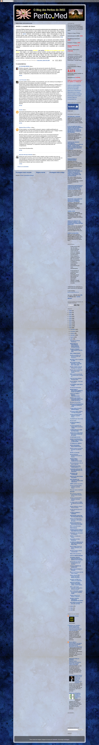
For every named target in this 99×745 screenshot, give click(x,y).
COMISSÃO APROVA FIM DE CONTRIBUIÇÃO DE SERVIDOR (76, 470)
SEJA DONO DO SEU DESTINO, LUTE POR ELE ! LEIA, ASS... (75, 363)
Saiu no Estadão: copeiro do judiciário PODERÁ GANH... (76, 592)
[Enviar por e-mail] (55, 60)
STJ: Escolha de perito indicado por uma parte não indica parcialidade (75, 629)
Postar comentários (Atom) (26, 175)
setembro (72, 335)
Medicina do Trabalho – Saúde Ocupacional (75, 626)
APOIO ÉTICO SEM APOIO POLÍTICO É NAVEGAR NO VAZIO (76, 434)
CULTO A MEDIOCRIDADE (76, 555)
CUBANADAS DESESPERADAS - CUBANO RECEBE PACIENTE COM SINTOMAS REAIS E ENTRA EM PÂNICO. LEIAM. (75, 187)
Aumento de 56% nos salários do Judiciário (76, 580)
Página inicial (40, 172)
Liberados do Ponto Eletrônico (75, 341)
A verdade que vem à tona (76, 418)
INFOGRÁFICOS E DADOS (74, 92)
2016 (70, 316)
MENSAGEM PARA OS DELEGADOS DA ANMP (76, 523)
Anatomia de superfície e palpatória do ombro (78, 696)
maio (71, 608)
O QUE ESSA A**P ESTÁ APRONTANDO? (76, 409)
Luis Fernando (22, 79)
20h (81, 295)
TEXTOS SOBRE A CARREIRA (75, 94)
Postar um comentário (23, 166)
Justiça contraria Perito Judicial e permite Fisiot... (76, 415)
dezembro (73, 329)
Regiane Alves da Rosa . (25, 127)
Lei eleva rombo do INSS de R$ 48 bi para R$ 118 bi (76, 503)
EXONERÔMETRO (72, 99)
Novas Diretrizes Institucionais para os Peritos (76, 455)
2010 (70, 327)
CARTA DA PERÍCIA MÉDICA (74, 85)
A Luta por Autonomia (75, 387)
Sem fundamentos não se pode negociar (76, 463)
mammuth (55, 739)
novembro (73, 331)
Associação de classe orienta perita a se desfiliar (75, 563)
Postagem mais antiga (57, 172)
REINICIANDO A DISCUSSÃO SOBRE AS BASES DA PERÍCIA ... (76, 390)
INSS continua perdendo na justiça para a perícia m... (76, 375)
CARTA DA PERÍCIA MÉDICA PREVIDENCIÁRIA (75, 395)
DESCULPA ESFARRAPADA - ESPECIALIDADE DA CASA (76, 405)
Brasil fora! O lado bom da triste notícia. (76, 573)
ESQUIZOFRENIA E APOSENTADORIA (72, 159)
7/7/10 (20, 163)
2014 (70, 320)
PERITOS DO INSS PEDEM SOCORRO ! (76, 477)
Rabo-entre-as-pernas (75, 553)
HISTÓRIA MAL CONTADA (74, 116)
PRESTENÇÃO (73, 527)
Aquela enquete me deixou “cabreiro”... (75, 596)
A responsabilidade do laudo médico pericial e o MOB (76, 427)
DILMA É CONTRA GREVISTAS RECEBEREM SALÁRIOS (76, 599)
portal (24, 33)
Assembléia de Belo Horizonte (75, 540)
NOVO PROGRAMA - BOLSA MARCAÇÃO (75, 446)
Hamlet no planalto (74, 452)
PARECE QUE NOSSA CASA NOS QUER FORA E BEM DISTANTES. (76, 399)
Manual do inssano (74, 615)
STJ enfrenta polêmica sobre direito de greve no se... (76, 495)
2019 (70, 310)
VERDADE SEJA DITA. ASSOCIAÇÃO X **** (75, 466)
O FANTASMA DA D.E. (75, 437)
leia (62, 37)
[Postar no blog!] (57, 60)
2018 (70, 312)
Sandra (21, 109)
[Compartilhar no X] (58, 60)
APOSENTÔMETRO (72, 97)
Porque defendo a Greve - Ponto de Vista (76, 507)
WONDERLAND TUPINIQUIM (73, 474)
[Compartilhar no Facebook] (59, 60)
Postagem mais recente (23, 172)
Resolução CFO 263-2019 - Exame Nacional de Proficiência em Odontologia (75, 645)
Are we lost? (73, 420)
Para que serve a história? (76, 489)
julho (71, 339)
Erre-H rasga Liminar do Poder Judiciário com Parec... (76, 547)
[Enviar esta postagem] (53, 60)
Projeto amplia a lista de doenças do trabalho (76, 367)
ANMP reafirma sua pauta (76, 483)
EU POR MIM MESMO (24, 66)
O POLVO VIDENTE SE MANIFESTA (75, 566)
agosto (72, 337)
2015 (70, 318)
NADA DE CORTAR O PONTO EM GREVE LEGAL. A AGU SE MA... (76, 583)
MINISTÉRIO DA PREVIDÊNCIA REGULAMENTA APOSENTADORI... (75, 345)
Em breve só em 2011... (75, 402)
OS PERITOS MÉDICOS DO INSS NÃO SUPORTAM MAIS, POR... (76, 543)
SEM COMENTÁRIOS (75, 353)
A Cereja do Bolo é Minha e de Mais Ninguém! (76, 412)
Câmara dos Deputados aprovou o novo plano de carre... (76, 520)
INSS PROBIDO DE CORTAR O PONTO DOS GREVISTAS (76, 480)
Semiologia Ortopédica (74, 693)
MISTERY (72, 491)
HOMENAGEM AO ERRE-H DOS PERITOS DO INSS (76, 530)
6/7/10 (20, 75)
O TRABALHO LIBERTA (76, 443)
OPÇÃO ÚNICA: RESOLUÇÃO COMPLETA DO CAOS (76, 460)
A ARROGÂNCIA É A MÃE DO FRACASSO (76, 430)
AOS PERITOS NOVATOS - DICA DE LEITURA (76, 603)
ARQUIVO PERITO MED (73, 87)
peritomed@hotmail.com (73, 292)
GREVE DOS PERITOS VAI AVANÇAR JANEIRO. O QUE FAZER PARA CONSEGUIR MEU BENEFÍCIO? (75, 222)
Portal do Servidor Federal (75, 675)
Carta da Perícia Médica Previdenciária (76, 379)
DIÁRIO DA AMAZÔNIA (73, 233)
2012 (70, 324)
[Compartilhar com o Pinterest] (61, 60)
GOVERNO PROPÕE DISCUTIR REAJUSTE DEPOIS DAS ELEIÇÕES (76, 558)
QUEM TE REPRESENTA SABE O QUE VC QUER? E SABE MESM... (76, 440)
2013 (70, 322)
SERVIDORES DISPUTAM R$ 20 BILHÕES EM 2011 (76, 516)
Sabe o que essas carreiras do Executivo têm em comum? (76, 588)
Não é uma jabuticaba (75, 526)
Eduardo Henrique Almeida (25, 154)
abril (71, 609)
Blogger (67, 739)
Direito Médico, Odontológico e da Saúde (75, 643)
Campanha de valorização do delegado (76, 533)
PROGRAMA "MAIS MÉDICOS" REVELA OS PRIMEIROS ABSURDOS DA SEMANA (75, 200)
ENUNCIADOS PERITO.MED (74, 95)
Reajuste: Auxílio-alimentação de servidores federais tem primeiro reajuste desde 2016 (75, 663)
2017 (70, 314)
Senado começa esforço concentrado (76, 551)
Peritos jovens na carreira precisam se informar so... (76, 449)
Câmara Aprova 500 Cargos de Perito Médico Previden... (75, 576)
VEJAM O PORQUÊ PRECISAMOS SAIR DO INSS (76, 350)
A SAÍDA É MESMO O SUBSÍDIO (75, 513)
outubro (72, 333)
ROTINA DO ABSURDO (73, 88)
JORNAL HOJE (71, 211)
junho (72, 606)
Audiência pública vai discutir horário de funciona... (75, 356)
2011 (70, 325)
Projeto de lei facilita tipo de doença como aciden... (76, 371)
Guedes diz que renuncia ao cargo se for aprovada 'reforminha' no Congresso (78, 679)
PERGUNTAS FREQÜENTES (74, 90)
